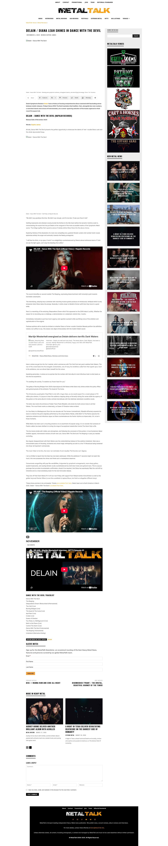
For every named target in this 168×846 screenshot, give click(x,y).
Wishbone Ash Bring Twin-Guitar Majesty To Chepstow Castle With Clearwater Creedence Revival (123, 410)
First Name (29, 661)
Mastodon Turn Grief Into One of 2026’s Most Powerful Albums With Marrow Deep (123, 280)
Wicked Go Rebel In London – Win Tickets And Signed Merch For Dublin (123, 214)
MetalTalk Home (31, 22)
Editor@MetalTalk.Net (97, 828)
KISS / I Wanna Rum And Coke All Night (43, 683)
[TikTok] (82, 819)
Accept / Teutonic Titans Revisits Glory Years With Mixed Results (123, 258)
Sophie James (51, 35)
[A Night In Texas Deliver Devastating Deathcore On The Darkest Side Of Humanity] (83, 711)
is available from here (56, 485)
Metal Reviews (42, 22)
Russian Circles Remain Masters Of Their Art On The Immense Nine (123, 323)
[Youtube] (86, 819)
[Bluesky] (90, 819)
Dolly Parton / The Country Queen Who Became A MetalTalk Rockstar (123, 302)
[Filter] (27, 537)
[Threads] (95, 819)
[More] (95, 98)
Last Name (29, 667)
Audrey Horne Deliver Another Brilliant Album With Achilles (40, 728)
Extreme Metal (69, 735)
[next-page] (30, 747)
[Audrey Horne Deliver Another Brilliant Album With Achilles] (44, 711)
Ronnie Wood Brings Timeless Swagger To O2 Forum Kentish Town (123, 367)
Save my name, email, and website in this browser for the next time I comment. (52, 790)
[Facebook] (73, 819)
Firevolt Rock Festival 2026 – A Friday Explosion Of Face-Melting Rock (123, 389)
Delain (46, 103)
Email (28, 656)
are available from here (64, 483)
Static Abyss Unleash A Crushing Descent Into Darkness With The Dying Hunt (123, 345)
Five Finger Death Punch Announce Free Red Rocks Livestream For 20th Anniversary (123, 192)
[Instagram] (77, 819)
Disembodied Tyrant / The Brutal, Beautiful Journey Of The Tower (87, 684)
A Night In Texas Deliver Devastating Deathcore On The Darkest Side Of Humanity (82, 729)
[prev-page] (27, 747)
